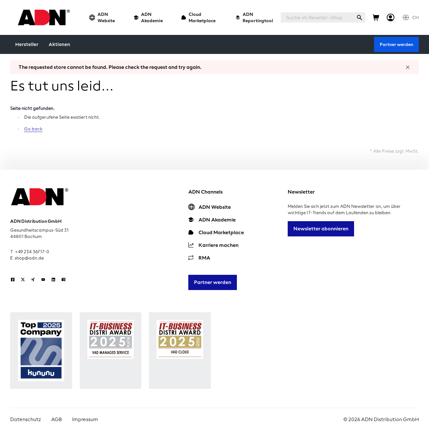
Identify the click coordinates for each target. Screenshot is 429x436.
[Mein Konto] (390, 17)
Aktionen (59, 44)
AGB (56, 419)
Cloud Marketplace (202, 17)
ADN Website (106, 17)
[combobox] (317, 17)
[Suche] (359, 17)
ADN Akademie (152, 17)
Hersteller (26, 44)
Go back (33, 129)
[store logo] (42, 17)
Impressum (85, 419)
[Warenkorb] (376, 17)
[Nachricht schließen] (408, 67)
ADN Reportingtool (258, 17)
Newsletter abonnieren (320, 229)
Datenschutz (25, 419)
